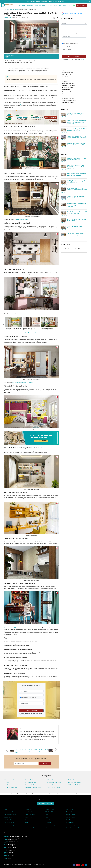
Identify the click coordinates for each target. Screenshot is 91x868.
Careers (47, 817)
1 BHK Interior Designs (9, 825)
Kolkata (6, 852)
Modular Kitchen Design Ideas (69, 100)
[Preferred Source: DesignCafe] (72, 13)
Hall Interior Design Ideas (68, 87)
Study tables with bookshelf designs (12, 627)
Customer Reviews (70, 817)
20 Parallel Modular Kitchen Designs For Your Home (76, 219)
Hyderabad (7, 837)
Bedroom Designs (8, 817)
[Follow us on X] (72, 248)
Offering (50, 5)
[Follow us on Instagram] (77, 865)
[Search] (85, 23)
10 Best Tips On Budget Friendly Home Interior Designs (75, 234)
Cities (64, 5)
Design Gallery (22, 5)
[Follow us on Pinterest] (79, 865)
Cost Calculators (42, 5)
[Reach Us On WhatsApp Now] (74, 5)
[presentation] (3, 324)
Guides (55, 5)
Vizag (5, 844)
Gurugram (6, 849)
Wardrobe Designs (29, 811)
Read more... (64, 116)
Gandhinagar (7, 857)
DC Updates (65, 81)
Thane (10, 845)
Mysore (6, 841)
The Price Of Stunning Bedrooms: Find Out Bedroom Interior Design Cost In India (76, 167)
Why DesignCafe (49, 811)
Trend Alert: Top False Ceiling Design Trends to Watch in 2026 (76, 158)
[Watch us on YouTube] (83, 865)
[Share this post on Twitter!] (54, 18)
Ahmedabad (7, 855)
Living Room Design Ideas (68, 98)
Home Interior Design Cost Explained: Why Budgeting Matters (77, 129)
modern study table (19, 104)
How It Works (69, 809)
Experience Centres (70, 814)
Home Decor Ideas (66, 89)
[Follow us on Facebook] (74, 865)
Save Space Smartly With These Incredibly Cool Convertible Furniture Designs (77, 189)
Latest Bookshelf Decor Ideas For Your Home (22, 382)
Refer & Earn (48, 819)
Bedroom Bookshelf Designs (21, 219)
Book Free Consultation (31, 710)
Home (5, 809)
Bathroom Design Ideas (67, 72)
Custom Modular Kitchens (10, 814)
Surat (5, 858)
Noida (5, 850)
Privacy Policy (36, 864)
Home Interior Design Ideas (68, 91)
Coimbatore (7, 842)
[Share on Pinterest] (57, 18)
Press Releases (69, 819)
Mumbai (6, 845)
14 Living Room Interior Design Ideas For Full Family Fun (76, 181)
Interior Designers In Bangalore (11, 827)
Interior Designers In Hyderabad (53, 827)
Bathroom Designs (29, 817)
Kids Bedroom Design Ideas (68, 96)
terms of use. (70, 60)
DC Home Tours (65, 79)
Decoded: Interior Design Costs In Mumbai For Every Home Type (76, 114)
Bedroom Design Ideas (67, 74)
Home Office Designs (71, 825)
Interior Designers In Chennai (31, 827)
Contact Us (48, 822)
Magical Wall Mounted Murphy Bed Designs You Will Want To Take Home (76, 136)
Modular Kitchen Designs (10, 811)
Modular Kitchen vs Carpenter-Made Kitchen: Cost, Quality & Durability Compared (76, 205)
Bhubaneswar (7, 853)
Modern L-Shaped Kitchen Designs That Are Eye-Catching (76, 197)
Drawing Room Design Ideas (68, 85)
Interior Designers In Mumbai (73, 827)
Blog (7, 9)
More (69, 5)
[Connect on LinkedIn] (86, 865)
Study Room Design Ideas (14, 9)
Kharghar (15, 845)
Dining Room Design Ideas (68, 83)
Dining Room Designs (9, 822)
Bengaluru (6, 836)
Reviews (36, 5)
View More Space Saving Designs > (31, 333)
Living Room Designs (9, 819)
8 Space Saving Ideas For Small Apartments (75, 227)
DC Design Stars (65, 76)
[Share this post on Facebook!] (51, 18)
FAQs (47, 814)
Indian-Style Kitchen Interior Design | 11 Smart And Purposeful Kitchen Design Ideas (77, 122)
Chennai (6, 839)
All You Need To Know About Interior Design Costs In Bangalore (76, 174)
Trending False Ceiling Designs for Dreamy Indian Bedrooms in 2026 (76, 144)
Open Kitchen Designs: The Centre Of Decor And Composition (77, 212)
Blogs (60, 5)
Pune (5, 847)
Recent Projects (30, 5)
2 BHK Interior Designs (30, 825)
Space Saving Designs (50, 809)
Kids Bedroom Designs (30, 814)
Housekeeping (65, 93)
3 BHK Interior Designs (51, 825)
